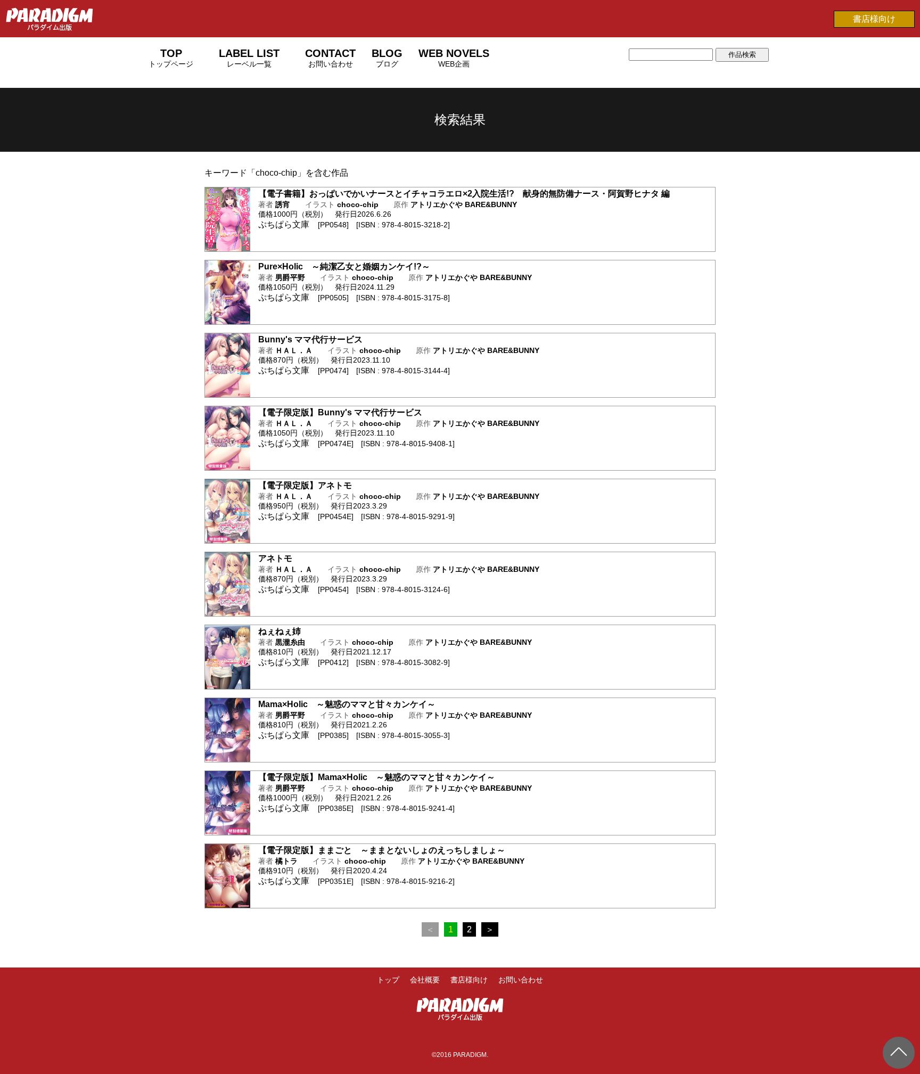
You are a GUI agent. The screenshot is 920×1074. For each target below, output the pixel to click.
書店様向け (874, 18)
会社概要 (425, 979)
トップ (388, 979)
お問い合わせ (520, 979)
